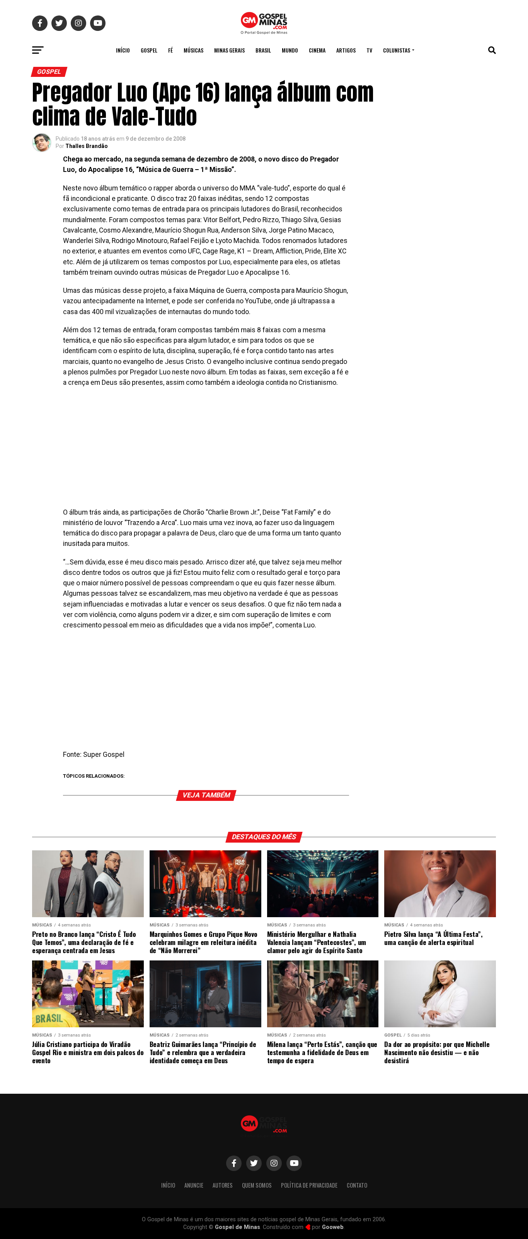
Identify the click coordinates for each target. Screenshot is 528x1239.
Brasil (263, 50)
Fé (170, 50)
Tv (369, 50)
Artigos (346, 50)
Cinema (317, 50)
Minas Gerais (229, 50)
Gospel (149, 50)
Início (123, 50)
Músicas (193, 50)
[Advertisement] (206, 450)
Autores (223, 1185)
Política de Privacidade (309, 1185)
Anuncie (193, 1185)
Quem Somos (257, 1185)
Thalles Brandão (86, 146)
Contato (357, 1185)
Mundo (290, 50)
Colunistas (396, 50)
